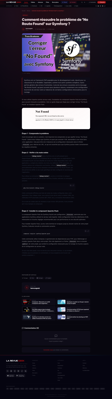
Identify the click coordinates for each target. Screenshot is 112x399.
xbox (73, 388)
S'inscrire (102, 2)
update (47, 388)
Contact (73, 2)
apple (11, 388)
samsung (42, 388)
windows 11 (58, 388)
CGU (84, 365)
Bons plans (55, 2)
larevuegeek (29, 28)
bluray (22, 388)
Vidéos (33, 2)
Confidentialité (86, 370)
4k (7, 388)
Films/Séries (25, 6)
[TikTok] (105, 6)
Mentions (85, 368)
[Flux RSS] (25, 371)
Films (47, 2)
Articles (28, 10)
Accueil (23, 10)
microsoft (17, 388)
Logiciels (48, 6)
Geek (76, 6)
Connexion (93, 2)
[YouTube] (98, 6)
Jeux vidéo (69, 6)
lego (87, 388)
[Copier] (71, 185)
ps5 (26, 388)
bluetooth (96, 388)
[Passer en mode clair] (84, 2)
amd (83, 388)
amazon (102, 388)
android (64, 388)
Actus (26, 2)
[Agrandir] (73, 185)
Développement (58, 6)
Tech (17, 6)
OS (41, 6)
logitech (78, 388)
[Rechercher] (82, 2)
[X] (96, 6)
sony (91, 388)
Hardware (34, 6)
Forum (65, 2)
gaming (31, 388)
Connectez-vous (48, 350)
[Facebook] (103, 6)
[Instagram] (100, 6)
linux (69, 388)
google (36, 388)
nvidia (52, 388)
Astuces (40, 2)
